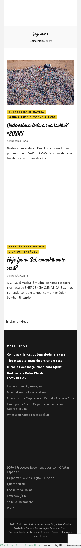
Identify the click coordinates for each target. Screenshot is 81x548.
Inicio (10, 508)
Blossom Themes (40, 532)
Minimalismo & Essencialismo (32, 117)
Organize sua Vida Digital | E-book (30, 478)
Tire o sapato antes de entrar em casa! (35, 360)
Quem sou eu (16, 484)
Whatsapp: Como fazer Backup (28, 414)
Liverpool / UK (16, 496)
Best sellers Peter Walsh (25, 373)
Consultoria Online (19, 490)
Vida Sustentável (23, 251)
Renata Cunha (19, 140)
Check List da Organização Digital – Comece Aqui (40, 398)
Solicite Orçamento (20, 502)
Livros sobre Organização (24, 386)
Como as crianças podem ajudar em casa (36, 354)
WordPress (40, 536)
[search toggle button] (71, 23)
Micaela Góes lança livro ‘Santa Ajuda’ (34, 367)
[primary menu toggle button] (8, 22)
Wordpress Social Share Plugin (21, 545)
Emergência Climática (26, 112)
